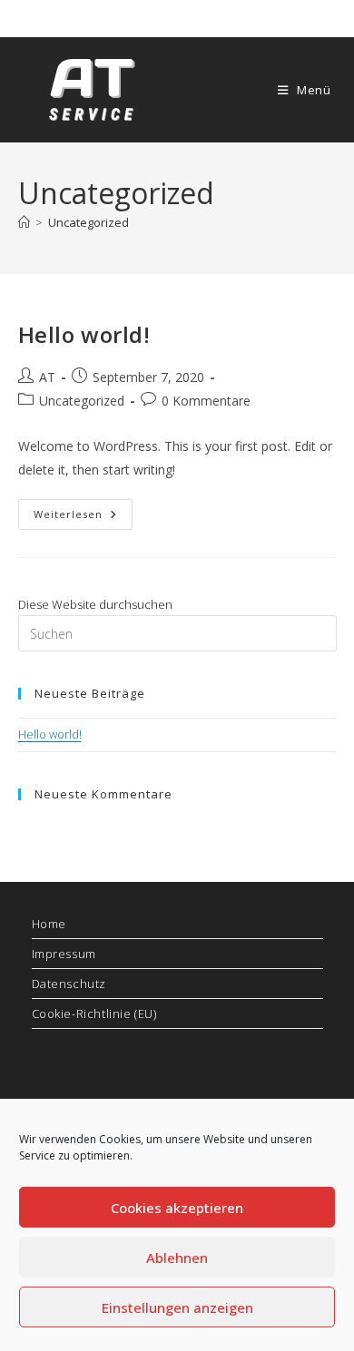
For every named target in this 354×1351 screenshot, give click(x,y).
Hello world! (84, 334)
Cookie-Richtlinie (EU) (94, 1013)
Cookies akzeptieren (177, 1208)
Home (49, 923)
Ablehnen (177, 1257)
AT (47, 377)
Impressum (64, 953)
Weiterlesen (83, 517)
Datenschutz (69, 983)
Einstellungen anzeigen (177, 1307)
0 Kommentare (206, 400)
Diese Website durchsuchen (95, 604)
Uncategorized (88, 222)
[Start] (24, 222)
